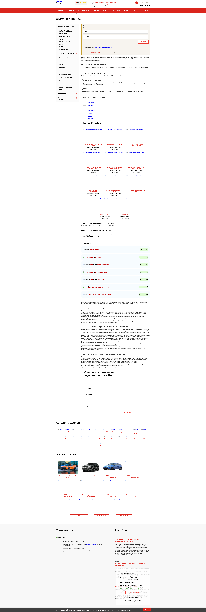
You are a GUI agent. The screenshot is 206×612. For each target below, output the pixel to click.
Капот (61, 61)
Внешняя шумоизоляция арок (66, 88)
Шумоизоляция (87, 225)
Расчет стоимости (133, 592)
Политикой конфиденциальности (128, 609)
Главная (58, 13)
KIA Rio (90, 116)
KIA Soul (90, 113)
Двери (61, 64)
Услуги (62, 13)
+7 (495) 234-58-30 (145, 2)
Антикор (101, 225)
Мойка (111, 225)
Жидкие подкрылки (65, 49)
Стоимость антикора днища (67, 36)
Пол (60, 71)
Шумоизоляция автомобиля (72, 13)
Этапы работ (62, 84)
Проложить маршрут (125, 576)
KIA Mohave (91, 100)
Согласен (147, 609)
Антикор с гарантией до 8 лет (66, 26)
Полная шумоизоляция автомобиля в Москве (90, 13)
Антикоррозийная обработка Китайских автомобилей (65, 31)
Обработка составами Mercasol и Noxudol (65, 40)
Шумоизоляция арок (65, 74)
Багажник (62, 67)
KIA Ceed (90, 105)
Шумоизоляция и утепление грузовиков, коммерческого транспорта (128, 540)
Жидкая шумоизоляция (66, 77)
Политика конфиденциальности (133, 597)
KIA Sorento (91, 118)
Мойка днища (62, 93)
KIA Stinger (91, 102)
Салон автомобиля (64, 57)
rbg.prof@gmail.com (129, 582)
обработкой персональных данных (103, 47)
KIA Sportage (91, 110)
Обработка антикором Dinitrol (65, 45)
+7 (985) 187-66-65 (133, 579)
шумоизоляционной (91, 544)
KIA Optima (91, 108)
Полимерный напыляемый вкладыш (65, 98)
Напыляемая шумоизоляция (67, 80)
